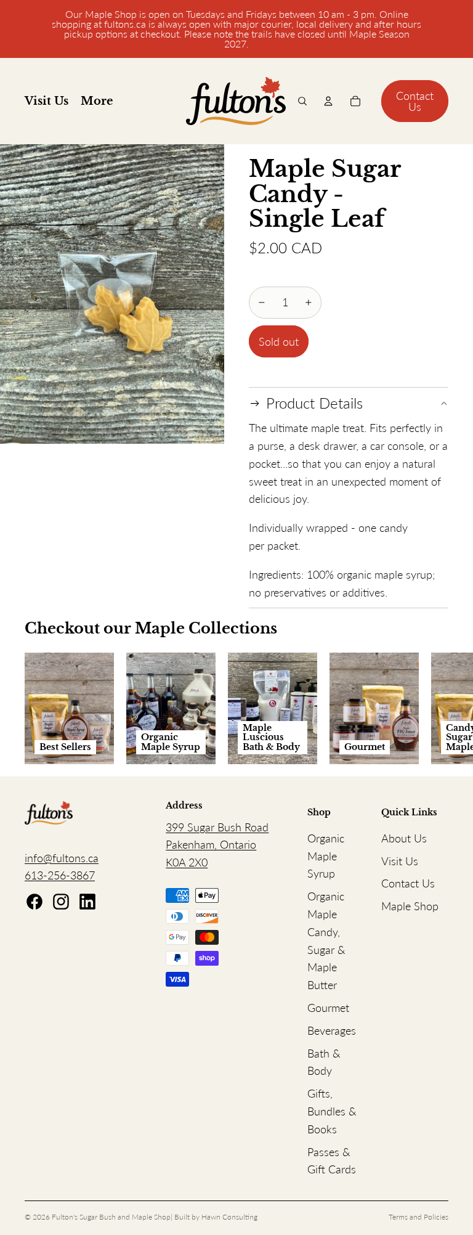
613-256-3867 (60, 875)
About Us (404, 838)
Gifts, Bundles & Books (332, 1111)
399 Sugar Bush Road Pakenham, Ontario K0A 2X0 (217, 845)
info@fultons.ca (62, 858)
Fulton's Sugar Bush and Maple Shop (111, 1216)
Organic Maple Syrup (325, 856)
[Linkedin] (87, 901)
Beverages (331, 1030)
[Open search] (302, 101)
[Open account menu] (328, 101)
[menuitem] (97, 101)
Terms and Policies (418, 1216)
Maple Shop (410, 906)
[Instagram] (61, 901)
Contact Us (415, 101)
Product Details (314, 403)
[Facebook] (34, 901)
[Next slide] (434, 708)
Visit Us (399, 861)
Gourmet (328, 1007)
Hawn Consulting (229, 1216)
